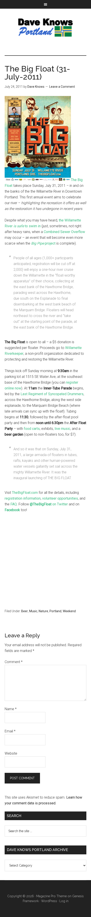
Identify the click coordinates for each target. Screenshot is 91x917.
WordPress (49, 901)
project (43, 243)
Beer (24, 611)
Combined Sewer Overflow (64, 232)
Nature (43, 611)
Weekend (69, 611)
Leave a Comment (62, 86)
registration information (23, 498)
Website (11, 753)
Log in (63, 901)
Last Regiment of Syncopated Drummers (52, 394)
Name (11, 709)
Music (33, 611)
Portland (55, 611)
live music (62, 429)
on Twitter (49, 504)
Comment (14, 662)
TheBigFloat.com (25, 492)
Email (10, 731)
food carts (32, 429)
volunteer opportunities (60, 498)
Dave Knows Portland (46, 28)
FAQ (13, 504)
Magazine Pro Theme (51, 896)
